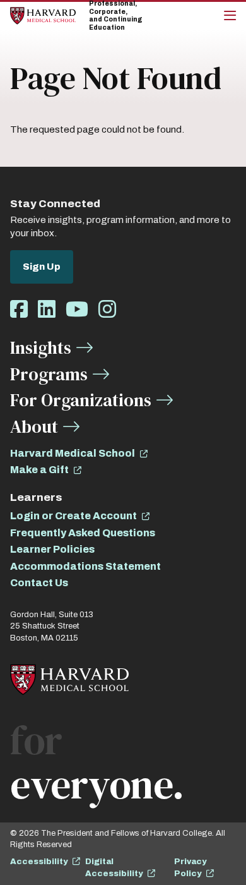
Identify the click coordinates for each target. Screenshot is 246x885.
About (34, 426)
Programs (49, 374)
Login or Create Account (73, 515)
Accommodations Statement (85, 566)
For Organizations (80, 400)
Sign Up (42, 267)
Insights (40, 347)
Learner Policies (52, 549)
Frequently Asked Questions (82, 532)
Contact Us (39, 582)
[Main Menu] (230, 16)
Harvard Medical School (72, 453)
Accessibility (38, 861)
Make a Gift (39, 469)
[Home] (43, 15)
